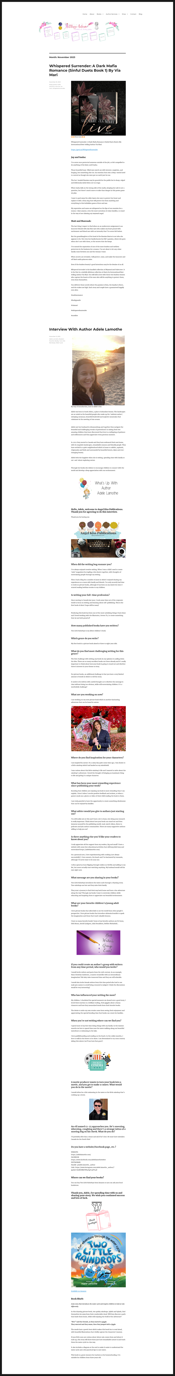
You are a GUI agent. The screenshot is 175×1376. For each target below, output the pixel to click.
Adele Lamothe (53, 339)
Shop (124, 14)
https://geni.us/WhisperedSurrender (84, 150)
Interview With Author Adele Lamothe (85, 329)
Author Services (111, 14)
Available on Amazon (78, 1291)
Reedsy (57, 341)
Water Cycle (59, 342)
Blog (140, 14)
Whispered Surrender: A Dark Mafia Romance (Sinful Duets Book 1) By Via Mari (85, 70)
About (92, 14)
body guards (53, 84)
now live (57, 86)
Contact (133, 14)
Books (99, 14)
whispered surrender (59, 88)
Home (85, 14)
